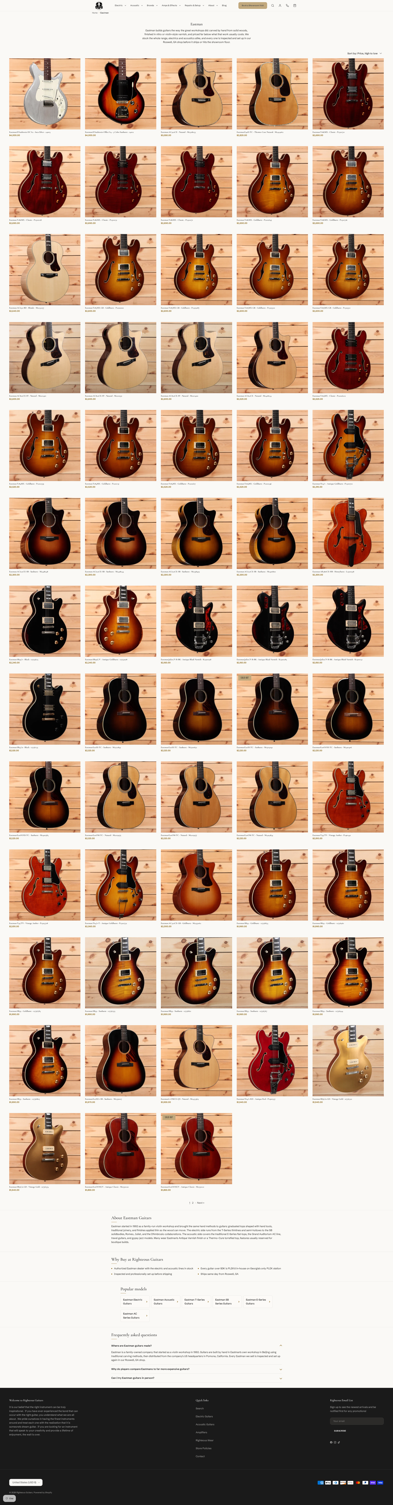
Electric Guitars (204, 1416)
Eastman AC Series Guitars (131, 1315)
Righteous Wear (205, 1440)
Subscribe (340, 1431)
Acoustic (134, 5)
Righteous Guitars (24, 1492)
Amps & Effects (169, 5)
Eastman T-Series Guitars (195, 1301)
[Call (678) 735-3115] (287, 5)
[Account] (280, 5)
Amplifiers (201, 1432)
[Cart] (295, 5)
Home (95, 13)
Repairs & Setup (193, 5)
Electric (119, 5)
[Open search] (273, 5)
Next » (200, 1202)
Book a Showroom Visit (253, 5)
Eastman (104, 13)
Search (200, 1408)
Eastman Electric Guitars (132, 1301)
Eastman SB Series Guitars (223, 1301)
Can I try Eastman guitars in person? (132, 1377)
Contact (200, 1456)
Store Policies (203, 1448)
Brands (150, 5)
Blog (224, 5)
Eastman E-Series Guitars (256, 1301)
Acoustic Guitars (205, 1424)
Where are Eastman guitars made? (131, 1345)
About (211, 5)
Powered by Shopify (43, 1492)
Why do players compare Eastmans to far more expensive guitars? (150, 1369)
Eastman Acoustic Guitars (164, 1301)
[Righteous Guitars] (99, 5)
